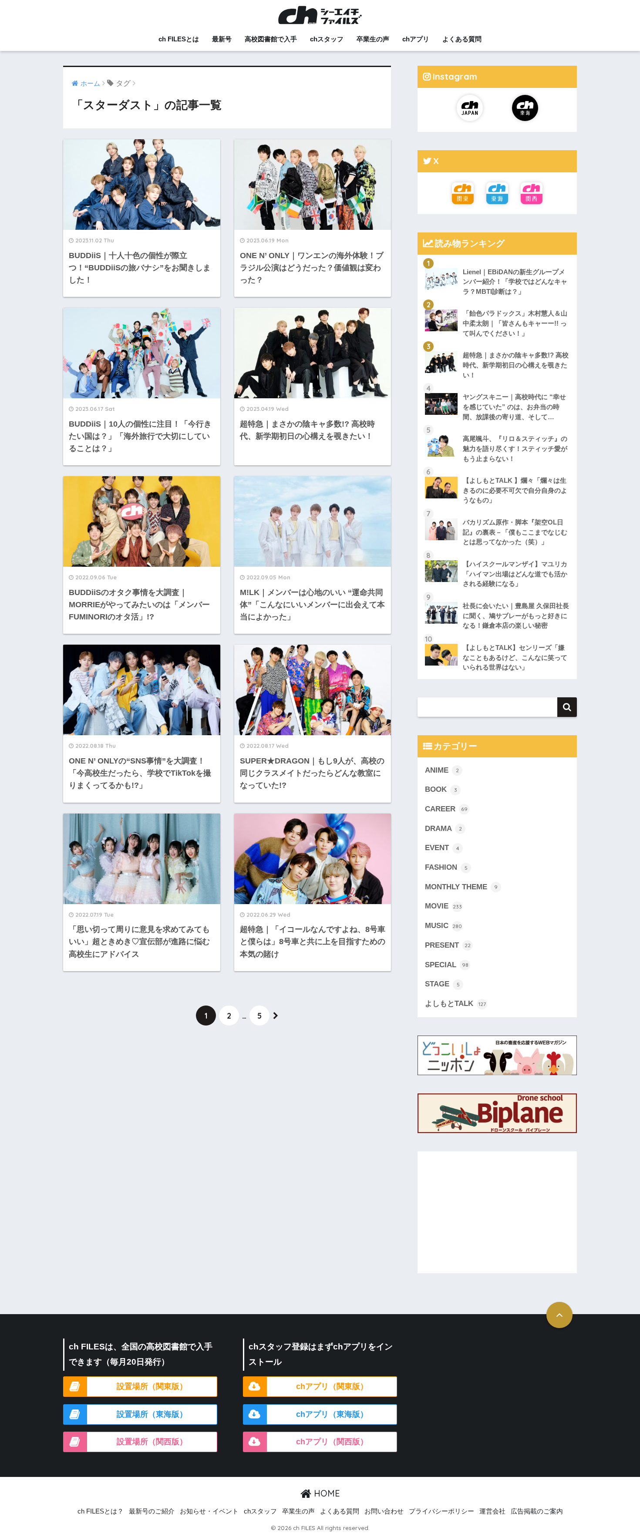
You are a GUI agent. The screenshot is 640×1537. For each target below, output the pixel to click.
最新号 (222, 39)
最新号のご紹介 (152, 1511)
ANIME (442, 770)
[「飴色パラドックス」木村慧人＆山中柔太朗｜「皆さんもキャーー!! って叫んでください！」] (497, 302)
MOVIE (443, 906)
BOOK (441, 789)
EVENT (442, 848)
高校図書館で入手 (271, 39)
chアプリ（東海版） (332, 1414)
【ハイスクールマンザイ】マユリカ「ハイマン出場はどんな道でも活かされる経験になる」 (515, 573)
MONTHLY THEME (461, 887)
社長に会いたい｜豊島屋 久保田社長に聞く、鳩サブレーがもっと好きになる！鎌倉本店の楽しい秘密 (516, 615)
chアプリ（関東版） (332, 1386)
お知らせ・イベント (209, 1511)
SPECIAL (446, 965)
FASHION (446, 867)
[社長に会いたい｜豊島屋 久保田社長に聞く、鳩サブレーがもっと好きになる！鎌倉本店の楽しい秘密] (497, 595)
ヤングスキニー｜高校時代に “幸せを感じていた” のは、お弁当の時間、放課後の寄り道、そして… (514, 406)
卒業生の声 (373, 39)
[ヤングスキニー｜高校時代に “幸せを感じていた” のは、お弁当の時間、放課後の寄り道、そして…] (497, 386)
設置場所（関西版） (152, 1441)
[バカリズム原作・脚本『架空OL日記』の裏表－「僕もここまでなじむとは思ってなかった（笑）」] (497, 511)
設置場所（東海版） (152, 1414)
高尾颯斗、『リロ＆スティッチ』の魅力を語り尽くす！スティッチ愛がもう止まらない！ (515, 448)
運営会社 (492, 1511)
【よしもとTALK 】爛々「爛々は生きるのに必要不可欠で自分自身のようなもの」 (515, 490)
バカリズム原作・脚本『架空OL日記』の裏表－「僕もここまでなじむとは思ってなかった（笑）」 (515, 531)
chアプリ (415, 39)
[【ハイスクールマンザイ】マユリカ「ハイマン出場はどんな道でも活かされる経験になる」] (497, 553)
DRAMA (443, 828)
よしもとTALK (455, 1003)
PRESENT (448, 945)
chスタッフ (327, 39)
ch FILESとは (178, 39)
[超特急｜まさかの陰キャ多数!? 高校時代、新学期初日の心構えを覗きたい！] (497, 344)
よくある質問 (462, 39)
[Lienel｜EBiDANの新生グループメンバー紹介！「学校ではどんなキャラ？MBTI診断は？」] (497, 261)
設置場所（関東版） (152, 1386)
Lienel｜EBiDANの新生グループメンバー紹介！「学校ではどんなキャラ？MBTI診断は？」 (515, 281)
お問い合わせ (384, 1511)
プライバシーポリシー (441, 1511)
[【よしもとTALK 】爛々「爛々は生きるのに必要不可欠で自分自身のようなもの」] (497, 470)
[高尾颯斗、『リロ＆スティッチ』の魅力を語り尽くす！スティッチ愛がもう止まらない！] (497, 428)
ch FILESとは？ (100, 1511)
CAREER (446, 809)
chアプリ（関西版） (332, 1441)
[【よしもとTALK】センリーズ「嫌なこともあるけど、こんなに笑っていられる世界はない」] (497, 637)
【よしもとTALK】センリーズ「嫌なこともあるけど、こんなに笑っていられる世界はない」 (515, 657)
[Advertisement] (497, 1212)
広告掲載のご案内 (537, 1511)
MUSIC (443, 926)
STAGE (442, 984)
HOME (325, 1493)
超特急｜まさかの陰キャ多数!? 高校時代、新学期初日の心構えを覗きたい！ (516, 364)
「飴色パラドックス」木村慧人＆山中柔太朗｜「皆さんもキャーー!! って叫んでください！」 (515, 322)
